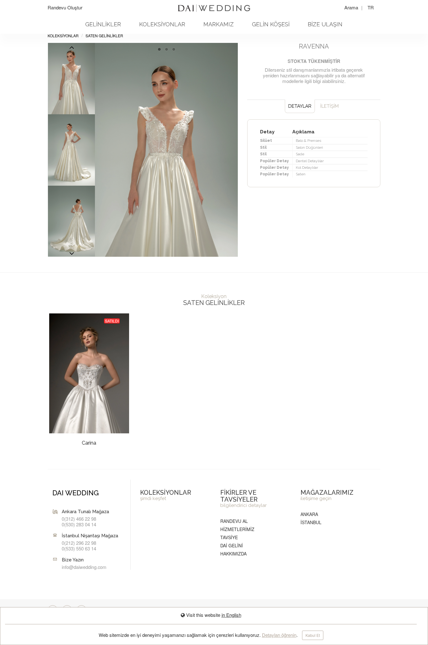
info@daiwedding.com (84, 567)
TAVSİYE (229, 537)
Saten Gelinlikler (104, 35)
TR (371, 7)
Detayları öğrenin (279, 635)
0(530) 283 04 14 (79, 524)
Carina (89, 443)
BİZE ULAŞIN (325, 24)
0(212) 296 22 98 (79, 542)
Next (71, 49)
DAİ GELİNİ (231, 545)
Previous (71, 255)
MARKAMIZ (218, 24)
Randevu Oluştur (65, 7)
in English (231, 614)
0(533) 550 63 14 (79, 548)
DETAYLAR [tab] (299, 106)
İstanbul (310, 522)
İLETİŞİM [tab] (329, 106)
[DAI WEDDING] (214, 6)
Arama (351, 7)
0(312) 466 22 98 (79, 518)
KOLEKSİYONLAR (162, 24)
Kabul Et (312, 635)
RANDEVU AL (234, 521)
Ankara (309, 514)
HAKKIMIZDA (233, 553)
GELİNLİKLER (103, 24)
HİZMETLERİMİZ (237, 529)
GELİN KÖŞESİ (271, 24)
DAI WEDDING (75, 493)
